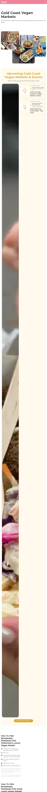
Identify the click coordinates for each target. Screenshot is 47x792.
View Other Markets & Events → (23, 720)
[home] (4, 2)
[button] (45, 1)
